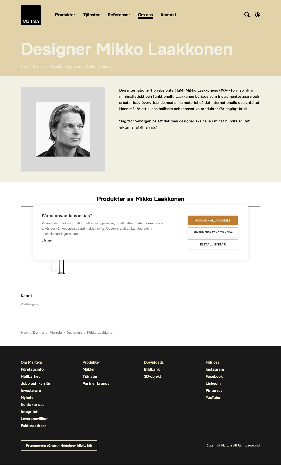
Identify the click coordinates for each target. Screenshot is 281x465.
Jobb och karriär (35, 383)
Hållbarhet (30, 376)
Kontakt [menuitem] (168, 14)
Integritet (29, 411)
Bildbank (152, 369)
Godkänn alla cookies (213, 220)
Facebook (214, 376)
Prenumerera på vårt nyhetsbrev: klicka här (59, 445)
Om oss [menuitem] (145, 14)
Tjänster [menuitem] (91, 14)
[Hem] (31, 15)
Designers (74, 66)
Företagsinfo (32, 369)
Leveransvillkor (34, 418)
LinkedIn (213, 383)
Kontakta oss (32, 404)
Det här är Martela (47, 66)
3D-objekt (152, 376)
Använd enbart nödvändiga (213, 232)
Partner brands (96, 383)
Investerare (31, 390)
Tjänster (90, 376)
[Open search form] (247, 15)
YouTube (213, 397)
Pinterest (214, 390)
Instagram (215, 369)
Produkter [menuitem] (65, 14)
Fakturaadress (33, 425)
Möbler (89, 369)
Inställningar (213, 244)
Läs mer (47, 240)
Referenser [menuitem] (119, 14)
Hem (24, 66)
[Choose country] (257, 14)
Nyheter (28, 397)
